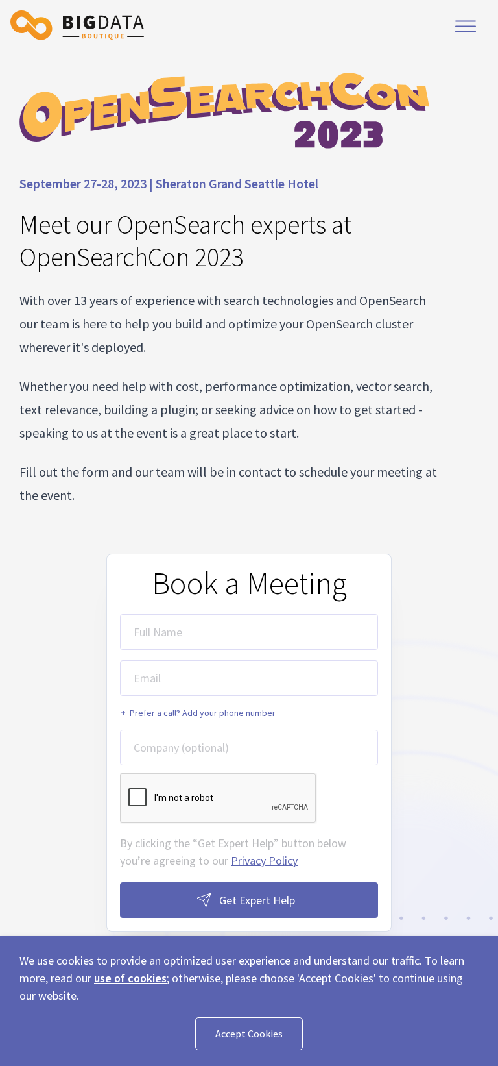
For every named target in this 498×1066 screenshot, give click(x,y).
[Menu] (466, 26)
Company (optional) (181, 747)
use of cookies (130, 978)
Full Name (158, 632)
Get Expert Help (257, 900)
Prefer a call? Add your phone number (198, 712)
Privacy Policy (264, 860)
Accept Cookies (249, 1033)
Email (147, 678)
